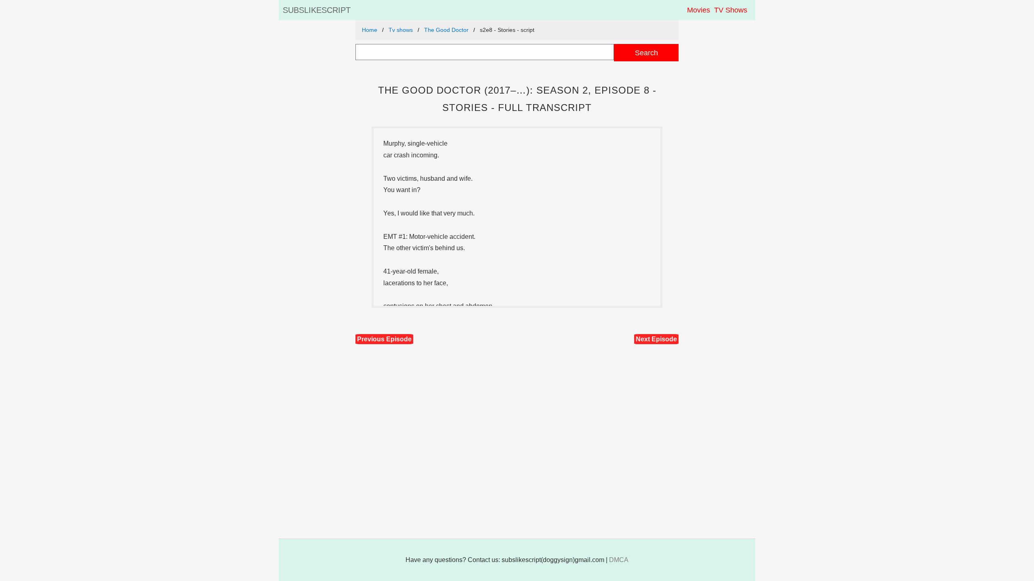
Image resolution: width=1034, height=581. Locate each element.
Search (646, 52)
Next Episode (656, 339)
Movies (698, 10)
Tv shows (401, 30)
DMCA (618, 559)
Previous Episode (384, 339)
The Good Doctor (446, 30)
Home (369, 30)
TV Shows (730, 10)
